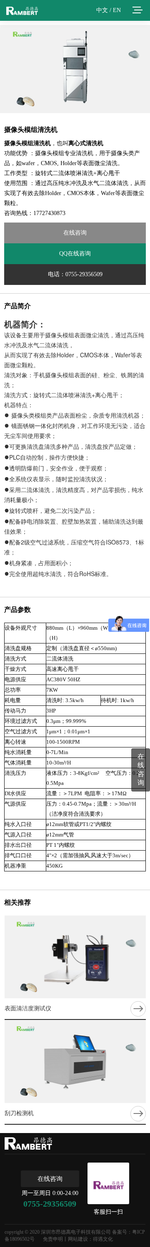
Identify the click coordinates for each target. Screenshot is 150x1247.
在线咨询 (75, 233)
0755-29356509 (49, 1203)
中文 (102, 10)
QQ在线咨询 (75, 253)
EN (117, 10)
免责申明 (53, 1239)
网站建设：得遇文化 (90, 1239)
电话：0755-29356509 (75, 274)
